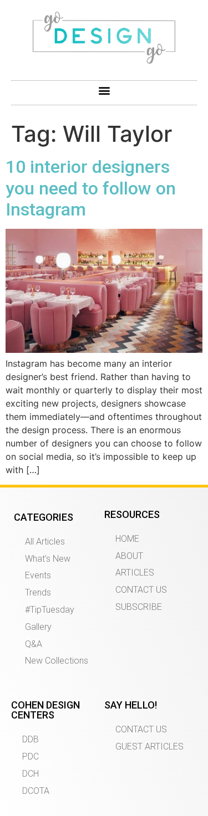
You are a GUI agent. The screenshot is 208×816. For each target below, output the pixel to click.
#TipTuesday (49, 609)
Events (38, 575)
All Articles (45, 541)
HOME (127, 538)
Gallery (38, 627)
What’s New (47, 558)
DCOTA (35, 791)
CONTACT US (141, 589)
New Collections (56, 660)
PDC (30, 756)
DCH (30, 773)
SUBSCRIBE (138, 607)
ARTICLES (134, 572)
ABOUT (129, 556)
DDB (30, 739)
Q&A (33, 644)
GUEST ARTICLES (149, 746)
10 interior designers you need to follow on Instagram (91, 188)
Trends (38, 592)
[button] (104, 90)
